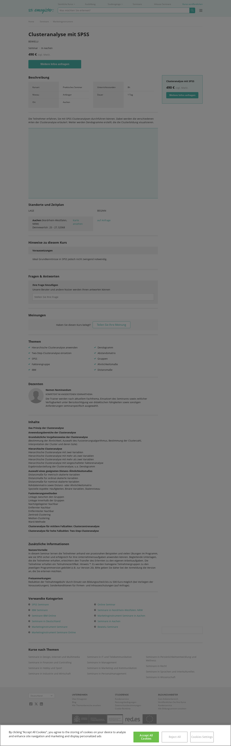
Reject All (175, 737)
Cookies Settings (202, 737)
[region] (115, 735)
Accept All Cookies (146, 736)
